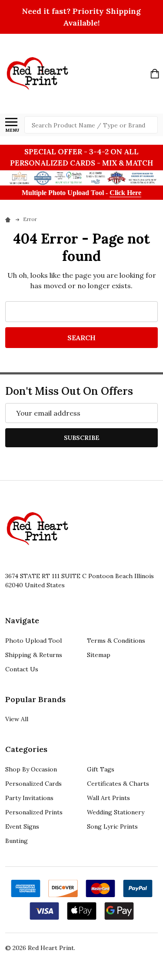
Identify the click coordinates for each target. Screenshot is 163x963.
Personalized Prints (34, 812)
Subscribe (82, 438)
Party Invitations (29, 798)
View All (16, 719)
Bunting (16, 841)
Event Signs (22, 826)
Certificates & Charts (118, 783)
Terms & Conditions (116, 640)
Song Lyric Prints (112, 826)
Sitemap (98, 655)
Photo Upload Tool (33, 640)
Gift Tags (100, 769)
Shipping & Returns (33, 655)
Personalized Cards (33, 783)
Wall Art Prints (108, 798)
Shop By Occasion (31, 769)
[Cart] (154, 73)
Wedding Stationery (115, 812)
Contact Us (21, 669)
